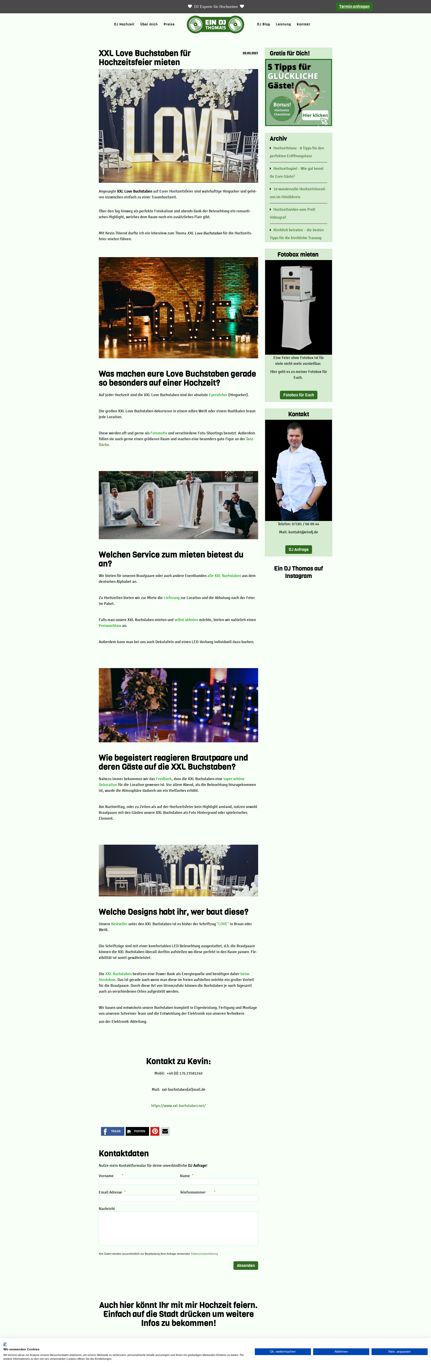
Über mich (149, 24)
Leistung (283, 24)
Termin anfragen (354, 6)
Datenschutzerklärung (204, 1253)
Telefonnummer (196, 1192)
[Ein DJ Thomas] (215, 24)
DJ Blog (263, 24)
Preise (169, 24)
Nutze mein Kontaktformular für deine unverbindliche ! (153, 1165)
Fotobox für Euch (298, 395)
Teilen (116, 1131)
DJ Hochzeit (124, 24)
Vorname (109, 1176)
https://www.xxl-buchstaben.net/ (178, 1105)
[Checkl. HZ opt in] (298, 92)
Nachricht (107, 1208)
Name (185, 1176)
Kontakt (303, 24)
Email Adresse (110, 1192)
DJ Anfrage (299, 549)
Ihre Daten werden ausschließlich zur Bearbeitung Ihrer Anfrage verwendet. (158, 1253)
